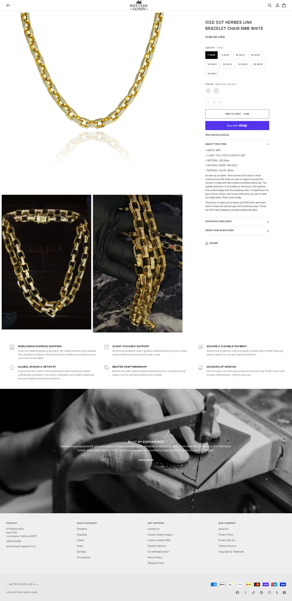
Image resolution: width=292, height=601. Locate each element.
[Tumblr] (277, 592)
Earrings (81, 551)
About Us (223, 528)
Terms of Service (227, 545)
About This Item (215, 144)
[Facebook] (237, 592)
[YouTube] (284, 592)
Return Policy (155, 557)
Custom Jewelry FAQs (159, 540)
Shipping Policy (156, 562)
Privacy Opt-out (226, 540)
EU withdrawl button (158, 551)
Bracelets (82, 534)
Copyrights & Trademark (231, 551)
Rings (80, 545)
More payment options (217, 134)
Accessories (83, 557)
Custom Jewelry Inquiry (160, 534)
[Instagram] (269, 592)
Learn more (146, 460)
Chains (80, 540)
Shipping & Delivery (218, 221)
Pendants (82, 528)
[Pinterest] (261, 592)
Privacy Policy (226, 534)
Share (214, 243)
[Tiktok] (253, 592)
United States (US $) (22, 584)
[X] (245, 592)
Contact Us (153, 528)
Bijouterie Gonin (19, 592)
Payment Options (157, 545)
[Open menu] (8, 5)
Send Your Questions (219, 230)
